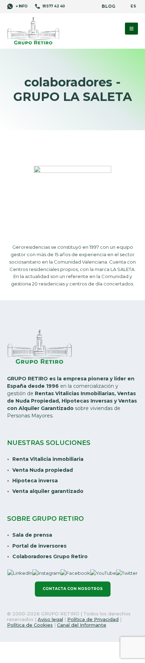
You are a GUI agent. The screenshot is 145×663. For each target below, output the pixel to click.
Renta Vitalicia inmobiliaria (47, 459)
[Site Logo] (33, 31)
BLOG (108, 6)
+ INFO (21, 6)
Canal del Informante (81, 625)
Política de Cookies (30, 625)
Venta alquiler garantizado (47, 491)
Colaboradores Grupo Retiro (50, 556)
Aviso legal (50, 619)
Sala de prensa (32, 535)
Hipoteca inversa (35, 480)
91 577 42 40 (53, 6)
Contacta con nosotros (73, 588)
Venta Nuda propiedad (42, 470)
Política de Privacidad (93, 619)
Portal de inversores (39, 546)
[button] (131, 29)
